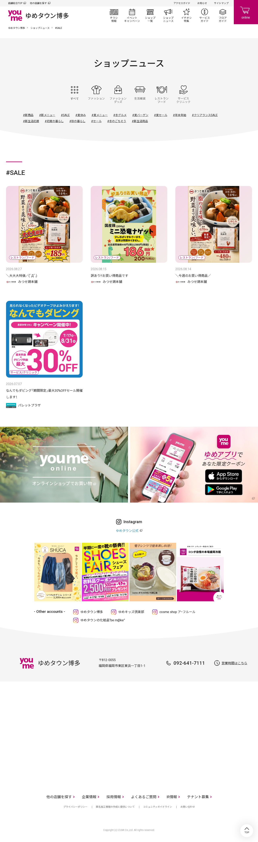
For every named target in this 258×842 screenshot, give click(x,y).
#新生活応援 (31, 121)
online (246, 12)
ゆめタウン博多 (16, 28)
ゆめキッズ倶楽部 (131, 612)
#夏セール (160, 115)
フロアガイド (223, 15)
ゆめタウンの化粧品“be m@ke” (102, 620)
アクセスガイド (182, 3)
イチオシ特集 (186, 15)
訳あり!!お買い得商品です (109, 276)
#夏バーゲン (140, 115)
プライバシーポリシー (75, 806)
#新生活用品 (140, 121)
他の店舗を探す (38, 3)
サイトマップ (221, 3)
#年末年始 (179, 115)
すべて (74, 94)
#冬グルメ (120, 115)
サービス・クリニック (183, 94)
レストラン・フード (162, 94)
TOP (246, 830)
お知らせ (202, 3)
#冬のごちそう (116, 121)
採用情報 (113, 797)
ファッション (96, 94)
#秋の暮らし (77, 121)
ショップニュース (168, 15)
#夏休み (80, 115)
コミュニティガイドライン (157, 806)
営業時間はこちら (234, 663)
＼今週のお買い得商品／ (193, 276)
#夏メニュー (100, 115)
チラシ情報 (114, 15)
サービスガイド (205, 15)
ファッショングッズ (118, 94)
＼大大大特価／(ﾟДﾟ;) (21, 276)
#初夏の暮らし (54, 121)
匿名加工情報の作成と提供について (115, 806)
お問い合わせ (187, 806)
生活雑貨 (140, 94)
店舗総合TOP (15, 3)
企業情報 (89, 797)
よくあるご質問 (143, 797)
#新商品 (28, 115)
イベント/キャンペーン (132, 15)
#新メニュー (47, 115)
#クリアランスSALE (205, 115)
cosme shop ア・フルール (177, 612)
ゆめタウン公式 (127, 531)
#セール (96, 121)
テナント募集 (198, 797)
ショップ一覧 (150, 15)
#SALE (65, 115)
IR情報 (171, 797)
